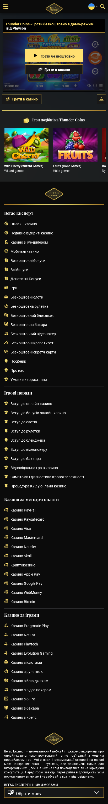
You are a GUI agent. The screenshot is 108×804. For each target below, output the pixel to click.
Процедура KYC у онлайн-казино (38, 485)
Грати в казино (57, 69)
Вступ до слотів (23, 421)
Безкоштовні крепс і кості (32, 342)
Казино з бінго (22, 698)
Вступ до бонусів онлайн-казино (38, 412)
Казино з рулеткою (26, 671)
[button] (101, 99)
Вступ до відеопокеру (28, 449)
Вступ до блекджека (27, 440)
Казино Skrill (20, 555)
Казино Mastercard (26, 537)
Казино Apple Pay (25, 574)
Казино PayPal (22, 510)
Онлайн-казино (23, 223)
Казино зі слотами (26, 662)
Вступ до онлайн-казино (31, 403)
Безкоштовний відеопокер (33, 333)
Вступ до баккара (25, 458)
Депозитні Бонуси (25, 278)
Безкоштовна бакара (28, 324)
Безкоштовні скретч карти (33, 352)
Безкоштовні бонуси (27, 260)
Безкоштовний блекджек (32, 315)
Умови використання (28, 379)
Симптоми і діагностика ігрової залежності (47, 476)
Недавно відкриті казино (31, 232)
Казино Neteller (23, 546)
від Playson (16, 28)
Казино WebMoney (26, 592)
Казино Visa (20, 528)
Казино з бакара (24, 708)
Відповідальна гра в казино (34, 467)
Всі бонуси (19, 269)
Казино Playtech (24, 644)
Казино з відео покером (30, 689)
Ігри (13, 287)
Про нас (17, 370)
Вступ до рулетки (25, 431)
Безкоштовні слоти (26, 297)
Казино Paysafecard (27, 519)
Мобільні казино (24, 251)
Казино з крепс (23, 717)
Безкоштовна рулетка (29, 306)
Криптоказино (22, 565)
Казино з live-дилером (29, 242)
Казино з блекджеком (29, 680)
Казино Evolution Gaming (31, 653)
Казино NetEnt (22, 634)
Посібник (18, 361)
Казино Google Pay (26, 583)
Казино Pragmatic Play (29, 625)
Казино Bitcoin (22, 601)
